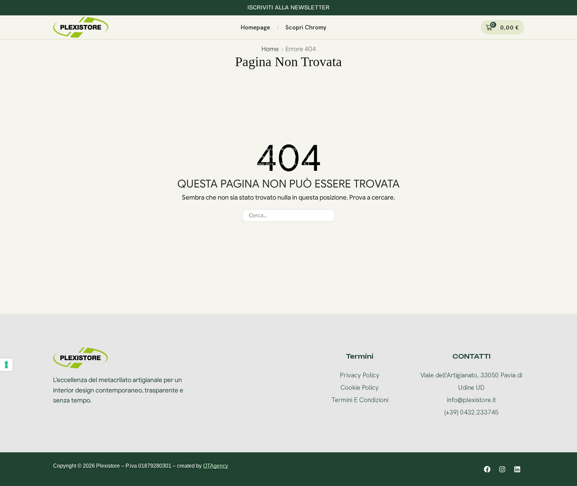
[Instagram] (502, 469)
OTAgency (215, 466)
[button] (334, 26)
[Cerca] (328, 215)
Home (270, 49)
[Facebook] (487, 469)
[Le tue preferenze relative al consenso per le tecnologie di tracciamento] (6, 364)
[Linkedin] (517, 469)
